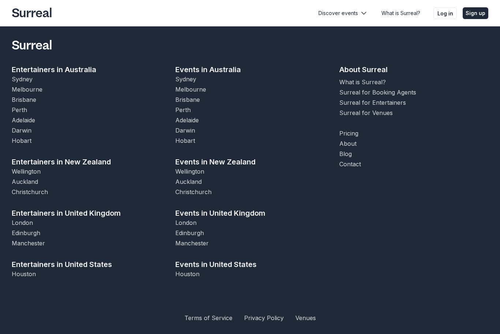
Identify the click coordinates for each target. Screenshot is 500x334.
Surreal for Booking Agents (377, 92)
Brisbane (24, 99)
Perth (19, 110)
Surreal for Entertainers (372, 102)
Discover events (338, 13)
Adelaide (23, 120)
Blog (345, 153)
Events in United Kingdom (220, 213)
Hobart (21, 140)
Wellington (26, 171)
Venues (305, 318)
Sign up (475, 13)
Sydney (22, 79)
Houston (24, 274)
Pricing (348, 133)
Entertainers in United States (62, 264)
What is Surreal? (400, 13)
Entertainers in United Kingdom (66, 213)
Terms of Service (208, 318)
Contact (350, 164)
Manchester (28, 243)
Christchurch (30, 192)
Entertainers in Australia (54, 69)
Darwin (21, 130)
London (22, 222)
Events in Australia (208, 69)
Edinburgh (26, 233)
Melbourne (27, 89)
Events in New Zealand (215, 161)
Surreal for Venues (366, 112)
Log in (445, 13)
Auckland (25, 181)
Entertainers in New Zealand (61, 161)
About (348, 143)
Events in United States (216, 264)
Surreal (32, 13)
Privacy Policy (264, 318)
